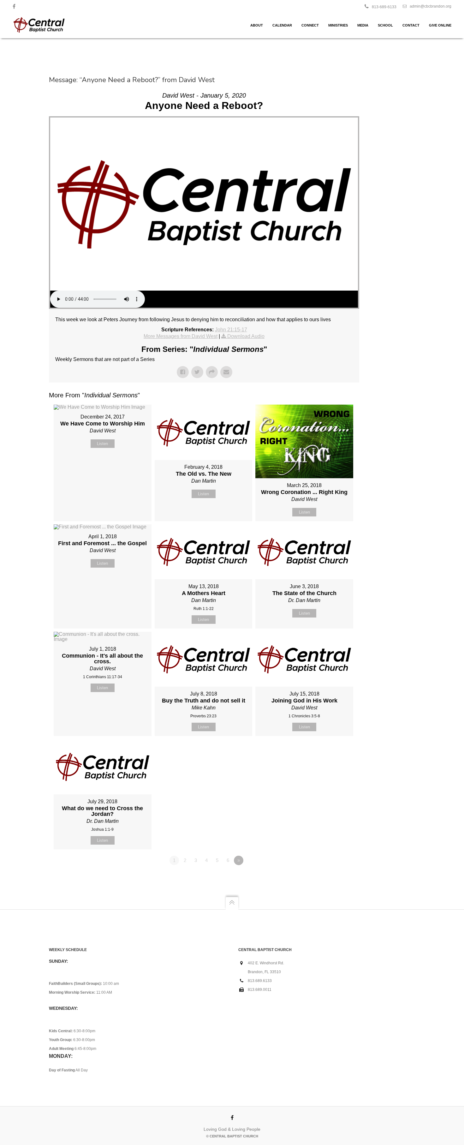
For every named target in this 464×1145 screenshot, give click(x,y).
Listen (102, 443)
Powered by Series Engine (335, 877)
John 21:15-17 (231, 329)
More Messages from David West (180, 336)
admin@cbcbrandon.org (430, 6)
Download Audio (246, 336)
